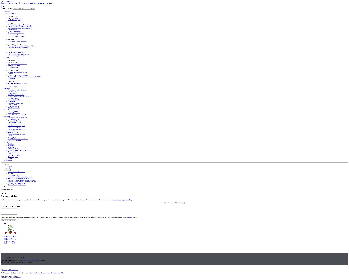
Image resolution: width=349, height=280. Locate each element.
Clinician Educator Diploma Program (18, 54)
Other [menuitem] (9, 51)
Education (7, 12)
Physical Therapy (13, 34)
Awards (10, 153)
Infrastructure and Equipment (16, 126)
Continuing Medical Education (17, 114)
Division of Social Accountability (17, 150)
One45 (7, 165)
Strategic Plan (12, 145)
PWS (3, 6)
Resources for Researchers (15, 121)
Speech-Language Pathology (16, 36)
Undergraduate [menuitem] (12, 16)
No (183, 203)
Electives (10, 173)
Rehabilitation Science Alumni (16, 134)
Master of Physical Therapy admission (19, 178)
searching (129, 200)
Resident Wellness (13, 98)
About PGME (12, 91)
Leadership (11, 147)
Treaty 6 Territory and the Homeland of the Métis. (50, 273)
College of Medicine (42, 3)
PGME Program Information (16, 95)
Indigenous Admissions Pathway (17, 64)
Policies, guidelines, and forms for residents (20, 96)
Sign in (10, 166)
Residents (7, 88)
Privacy (10, 277)
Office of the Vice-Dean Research (17, 117)
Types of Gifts (12, 137)
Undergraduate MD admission (16, 172)
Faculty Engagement (14, 111)
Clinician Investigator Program (17, 56)
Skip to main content (7, 1)
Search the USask (8, 8)
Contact (6, 223)
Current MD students (14, 62)
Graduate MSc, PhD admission (17, 183)
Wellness (10, 158)
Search (33, 8)
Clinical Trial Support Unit (15, 127)
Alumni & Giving (9, 131)
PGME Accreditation (14, 108)
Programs (10, 73)
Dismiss (13, 220)
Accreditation (12, 152)
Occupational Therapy (14, 31)
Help (9, 168)
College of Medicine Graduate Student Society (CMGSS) (24, 77)
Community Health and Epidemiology (19, 28)
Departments (8, 160)
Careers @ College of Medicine (17, 185)
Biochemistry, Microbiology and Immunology (21, 26)
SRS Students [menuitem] (12, 82)
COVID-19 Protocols (14, 67)
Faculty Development (14, 113)
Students (6, 57)
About (6, 142)
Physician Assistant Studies (16, 33)
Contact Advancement (14, 140)
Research (7, 116)
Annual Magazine (13, 157)
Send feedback (5, 220)
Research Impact (13, 124)
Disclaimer (4, 277)
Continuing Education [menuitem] (14, 44)
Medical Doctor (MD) (14, 20)
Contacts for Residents (14, 100)
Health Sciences (12, 29)
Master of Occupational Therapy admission (20, 177)
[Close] (1, 5)
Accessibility (17, 277)
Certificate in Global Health (16, 52)
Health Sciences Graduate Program (18, 75)
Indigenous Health (13, 148)
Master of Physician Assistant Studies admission (21, 180)
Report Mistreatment (14, 65)
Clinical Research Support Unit (17, 129)
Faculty (6, 109)
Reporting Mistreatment (15, 106)
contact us (129, 217)
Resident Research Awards (15, 103)
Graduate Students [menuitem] (13, 70)
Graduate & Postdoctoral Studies (17, 72)
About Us (11, 144)
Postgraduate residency (14, 175)
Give (5, 186)
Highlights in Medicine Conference (18, 139)
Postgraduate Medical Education (17, 41)
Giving (10, 135)
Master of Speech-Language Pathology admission (22, 181)
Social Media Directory (14, 155)
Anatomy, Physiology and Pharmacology (20, 25)
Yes (179, 203)
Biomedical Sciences (14, 18)
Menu (50, 3)
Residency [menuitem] (11, 39)
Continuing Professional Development (19, 47)
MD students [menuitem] (11, 60)
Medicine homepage (119, 200)
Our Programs (12, 13)
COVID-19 (11, 78)
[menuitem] (176, 34)
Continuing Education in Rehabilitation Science (21, 46)
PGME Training (12, 93)
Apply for (7, 170)
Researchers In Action (14, 122)
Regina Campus (12, 87)
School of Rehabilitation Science (17, 83)
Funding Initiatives (13, 119)
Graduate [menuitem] (10, 23)
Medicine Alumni (13, 132)
